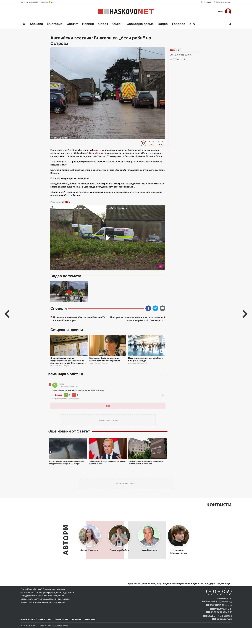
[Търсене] (229, 24)
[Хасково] (126, 11)
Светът (72, 24)
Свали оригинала (59, 50)
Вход (220, 11)
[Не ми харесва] (161, 143)
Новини (88, 24)
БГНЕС (66, 201)
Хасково (36, 24)
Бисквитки (76, 619)
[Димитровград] (217, 602)
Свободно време (140, 24)
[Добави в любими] (144, 143)
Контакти (219, 505)
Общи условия (44, 619)
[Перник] (222, 619)
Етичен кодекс (61, 619)
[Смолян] (217, 616)
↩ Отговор (57, 395)
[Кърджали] (219, 605)
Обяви (117, 24)
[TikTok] (228, 591)
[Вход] (228, 11)
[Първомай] (221, 609)
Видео (163, 24)
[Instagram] (219, 591)
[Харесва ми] (152, 143)
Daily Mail (94, 153)
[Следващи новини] (162, 351)
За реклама (90, 619)
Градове (178, 24)
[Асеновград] (219, 612)
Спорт (103, 24)
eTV (192, 24)
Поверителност (27, 619)
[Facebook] (210, 591)
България (54, 24)
